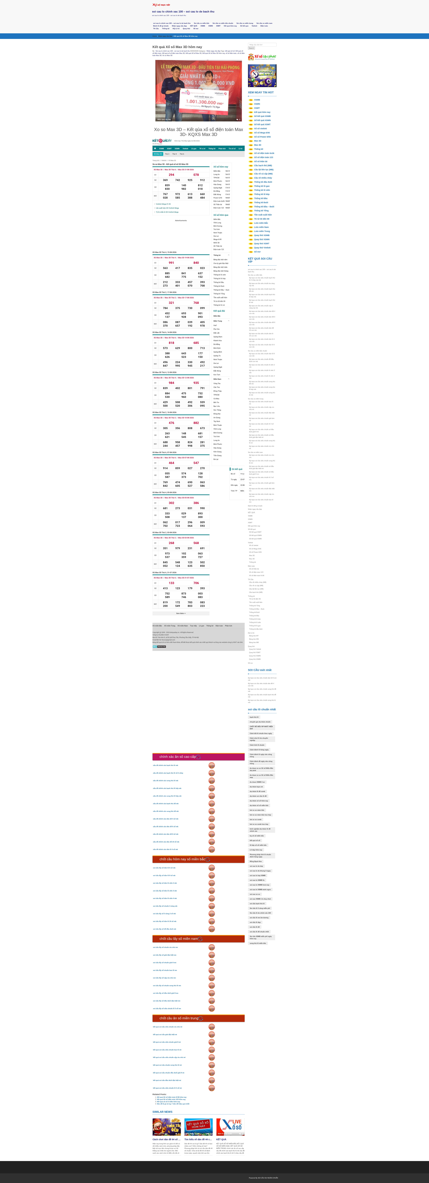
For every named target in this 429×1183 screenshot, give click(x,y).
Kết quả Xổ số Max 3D (194, 53)
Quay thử (186, 28)
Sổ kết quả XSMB (262, 116)
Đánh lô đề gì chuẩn (161, 26)
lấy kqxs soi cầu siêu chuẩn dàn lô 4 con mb (262, 340)
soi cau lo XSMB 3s (257, 880)
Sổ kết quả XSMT (262, 124)
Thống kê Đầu (260, 198)
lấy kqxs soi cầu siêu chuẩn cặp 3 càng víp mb (261, 307)
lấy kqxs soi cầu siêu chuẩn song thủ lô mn (262, 462)
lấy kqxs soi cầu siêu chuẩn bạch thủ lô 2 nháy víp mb (262, 279)
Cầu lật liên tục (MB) (263, 169)
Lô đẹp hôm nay (256, 850)
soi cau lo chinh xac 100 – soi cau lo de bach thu (183, 11)
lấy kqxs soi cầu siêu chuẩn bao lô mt (261, 403)
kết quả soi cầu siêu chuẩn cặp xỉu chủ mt (169, 1057)
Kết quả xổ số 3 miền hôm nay (168, 1101)
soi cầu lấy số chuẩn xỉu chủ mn (165, 947)
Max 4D (257, 145)
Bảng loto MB (254, 642)
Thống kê (165, 28)
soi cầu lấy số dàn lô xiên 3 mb (165, 891)
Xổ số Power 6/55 (262, 137)
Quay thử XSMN (261, 239)
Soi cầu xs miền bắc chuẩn (223, 23)
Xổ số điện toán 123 (263, 157)
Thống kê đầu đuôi (263, 182)
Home (154, 36)
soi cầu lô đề (255, 927)
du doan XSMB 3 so (257, 782)
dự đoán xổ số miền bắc (259, 805)
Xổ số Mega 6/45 (262, 133)
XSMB (203, 26)
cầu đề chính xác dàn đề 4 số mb (165, 819)
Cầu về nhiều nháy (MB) (257, 582)
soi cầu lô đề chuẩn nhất (259, 932)
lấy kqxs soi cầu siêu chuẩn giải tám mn (261, 484)
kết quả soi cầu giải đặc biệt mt (165, 1034)
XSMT (218, 26)
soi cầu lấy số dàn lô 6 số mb (164, 868)
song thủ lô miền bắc (258, 943)
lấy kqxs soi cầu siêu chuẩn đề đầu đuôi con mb (261, 360)
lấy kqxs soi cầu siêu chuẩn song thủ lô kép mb (262, 388)
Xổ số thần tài (260, 161)
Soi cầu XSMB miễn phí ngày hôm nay (261, 937)
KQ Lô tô (176, 28)
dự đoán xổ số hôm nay (259, 801)
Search (251, 48)
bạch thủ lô (254, 717)
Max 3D (257, 141)
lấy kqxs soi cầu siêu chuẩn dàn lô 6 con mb (262, 346)
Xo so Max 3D (167, 55)
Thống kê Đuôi (261, 202)
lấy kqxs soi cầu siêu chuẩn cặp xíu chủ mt (261, 408)
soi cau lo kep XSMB (257, 875)
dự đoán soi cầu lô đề (258, 796)
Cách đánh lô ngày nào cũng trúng (261, 755)
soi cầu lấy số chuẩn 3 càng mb (165, 906)
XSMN (210, 26)
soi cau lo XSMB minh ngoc (260, 889)
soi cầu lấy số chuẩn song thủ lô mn (167, 985)
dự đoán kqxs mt (256, 787)
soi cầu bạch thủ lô (257, 903)
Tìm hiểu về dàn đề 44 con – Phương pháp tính (198, 1139)
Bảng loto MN (254, 639)
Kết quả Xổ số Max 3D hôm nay (213, 53)
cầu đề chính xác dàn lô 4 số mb (165, 849)
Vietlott (254, 26)
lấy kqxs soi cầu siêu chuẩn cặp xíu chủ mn (261, 495)
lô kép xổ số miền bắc (258, 845)
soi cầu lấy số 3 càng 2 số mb (164, 913)
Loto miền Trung (262, 231)
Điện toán (264, 26)
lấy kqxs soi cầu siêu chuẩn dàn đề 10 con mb (261, 329)
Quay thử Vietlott (262, 248)
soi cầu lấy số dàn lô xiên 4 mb (165, 898)
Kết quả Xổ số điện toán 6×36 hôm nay (171, 1097)
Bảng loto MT (254, 636)
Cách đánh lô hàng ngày (259, 750)
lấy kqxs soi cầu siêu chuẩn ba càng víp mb (262, 284)
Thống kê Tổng (261, 211)
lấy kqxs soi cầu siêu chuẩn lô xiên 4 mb (262, 377)
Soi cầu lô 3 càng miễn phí (260, 908)
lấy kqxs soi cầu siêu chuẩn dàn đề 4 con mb (262, 312)
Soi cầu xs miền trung (245, 23)
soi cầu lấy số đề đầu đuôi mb (164, 929)
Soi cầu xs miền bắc (201, 23)
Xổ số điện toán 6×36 (256, 575)
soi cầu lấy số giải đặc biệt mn (164, 955)
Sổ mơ (195, 28)
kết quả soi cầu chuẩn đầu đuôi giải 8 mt (168, 1073)
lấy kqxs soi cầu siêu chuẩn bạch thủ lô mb (262, 301)
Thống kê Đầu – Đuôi (264, 207)
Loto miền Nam (261, 227)
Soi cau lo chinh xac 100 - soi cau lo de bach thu (172, 51)
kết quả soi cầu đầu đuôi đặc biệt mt (167, 1080)
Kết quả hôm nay (230, 26)
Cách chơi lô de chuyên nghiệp (259, 739)
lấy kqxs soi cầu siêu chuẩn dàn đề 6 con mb (262, 318)
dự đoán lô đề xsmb (257, 791)
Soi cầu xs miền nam (264, 23)
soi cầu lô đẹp (255, 922)
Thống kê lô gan (262, 186)
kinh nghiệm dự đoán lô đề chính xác (260, 830)
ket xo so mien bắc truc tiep (260, 815)
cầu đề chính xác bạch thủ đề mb (166, 803)
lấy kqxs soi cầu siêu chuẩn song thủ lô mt (262, 442)
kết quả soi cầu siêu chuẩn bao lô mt (167, 1050)
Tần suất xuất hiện (263, 215)
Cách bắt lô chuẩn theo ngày (261, 733)
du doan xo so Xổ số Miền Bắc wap (261, 776)
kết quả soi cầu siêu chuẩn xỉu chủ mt (167, 1027)
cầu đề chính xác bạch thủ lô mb (165, 765)
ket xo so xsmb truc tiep (259, 824)
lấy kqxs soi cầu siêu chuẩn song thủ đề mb (262, 383)
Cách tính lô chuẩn (257, 745)
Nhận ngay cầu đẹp (179, 26)
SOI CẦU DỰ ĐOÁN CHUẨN (268, 1178)
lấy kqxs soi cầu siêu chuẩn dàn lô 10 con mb (261, 335)
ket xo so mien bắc (257, 810)
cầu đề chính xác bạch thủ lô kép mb (167, 788)
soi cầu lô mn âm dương (259, 918)
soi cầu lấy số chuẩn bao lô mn (165, 970)
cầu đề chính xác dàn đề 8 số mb (165, 834)
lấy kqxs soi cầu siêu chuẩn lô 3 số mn (261, 478)
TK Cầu (156, 28)
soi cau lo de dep (256, 866)
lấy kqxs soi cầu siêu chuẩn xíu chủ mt (261, 447)
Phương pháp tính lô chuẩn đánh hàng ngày (260, 856)
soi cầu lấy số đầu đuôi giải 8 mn (165, 993)
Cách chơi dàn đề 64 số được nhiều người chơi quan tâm (167, 1139)
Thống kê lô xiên (262, 190)
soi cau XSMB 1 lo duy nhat (260, 899)
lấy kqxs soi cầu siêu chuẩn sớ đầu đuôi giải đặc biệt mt (261, 436)
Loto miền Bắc (261, 223)
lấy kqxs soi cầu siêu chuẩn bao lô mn (261, 501)
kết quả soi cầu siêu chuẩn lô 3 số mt (167, 1088)
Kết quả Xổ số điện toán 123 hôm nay (171, 1099)
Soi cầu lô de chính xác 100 (260, 913)
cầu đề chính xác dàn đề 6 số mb (165, 826)
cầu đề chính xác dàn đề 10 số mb (166, 842)
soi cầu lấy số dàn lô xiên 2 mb (165, 883)
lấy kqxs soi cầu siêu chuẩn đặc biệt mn (261, 490)
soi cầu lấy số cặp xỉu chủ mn (164, 978)
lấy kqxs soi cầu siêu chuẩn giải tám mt (261, 419)
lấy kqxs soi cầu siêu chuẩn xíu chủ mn (261, 456)
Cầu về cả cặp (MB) (263, 174)
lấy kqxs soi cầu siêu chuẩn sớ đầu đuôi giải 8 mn (261, 473)
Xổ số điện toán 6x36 (264, 153)
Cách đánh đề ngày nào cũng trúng (261, 762)
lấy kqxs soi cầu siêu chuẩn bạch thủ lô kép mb (262, 296)
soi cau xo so (255, 894)
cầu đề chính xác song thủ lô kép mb (167, 796)
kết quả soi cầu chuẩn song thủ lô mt (167, 1065)
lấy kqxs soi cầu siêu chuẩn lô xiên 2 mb (262, 366)
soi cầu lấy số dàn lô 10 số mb (164, 921)
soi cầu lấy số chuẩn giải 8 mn (164, 962)
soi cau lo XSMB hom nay (259, 885)
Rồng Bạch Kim (256, 861)
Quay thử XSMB (261, 235)
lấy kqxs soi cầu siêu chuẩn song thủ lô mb (262, 394)
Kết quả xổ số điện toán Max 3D (173, 53)
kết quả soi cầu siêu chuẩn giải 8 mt (167, 1042)
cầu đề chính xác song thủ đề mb (166, 811)
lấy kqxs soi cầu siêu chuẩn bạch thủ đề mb (262, 290)
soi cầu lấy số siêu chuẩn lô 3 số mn (167, 1008)
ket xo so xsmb (255, 819)
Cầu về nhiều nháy (263, 178)
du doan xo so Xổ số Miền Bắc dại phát (261, 769)
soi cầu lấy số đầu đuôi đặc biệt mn (166, 1001)
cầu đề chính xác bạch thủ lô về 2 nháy (168, 773)
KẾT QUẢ (193, 26)
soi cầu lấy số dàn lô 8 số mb (164, 875)
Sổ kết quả (244, 26)
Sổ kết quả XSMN (262, 120)
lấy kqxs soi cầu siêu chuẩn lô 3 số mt (261, 425)
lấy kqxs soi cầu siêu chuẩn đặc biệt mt (261, 414)
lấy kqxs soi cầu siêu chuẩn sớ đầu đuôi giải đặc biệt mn (261, 467)
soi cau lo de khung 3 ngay (260, 871)
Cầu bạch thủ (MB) (263, 165)
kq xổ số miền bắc (257, 836)
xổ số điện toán (231, 53)
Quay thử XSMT (261, 243)
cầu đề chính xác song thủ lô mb (165, 780)
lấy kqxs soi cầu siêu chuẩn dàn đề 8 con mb (262, 323)
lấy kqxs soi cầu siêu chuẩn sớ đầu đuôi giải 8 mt (261, 431)
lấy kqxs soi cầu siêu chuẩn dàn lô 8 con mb (262, 355)
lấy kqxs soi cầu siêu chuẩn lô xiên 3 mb (262, 371)
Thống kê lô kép (261, 194)
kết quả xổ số (230, 51)
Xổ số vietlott (260, 128)
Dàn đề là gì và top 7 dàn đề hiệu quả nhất (173, 1104)
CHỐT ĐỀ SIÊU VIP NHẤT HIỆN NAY (261, 728)
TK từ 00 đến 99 (261, 219)
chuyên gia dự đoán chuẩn (260, 722)
